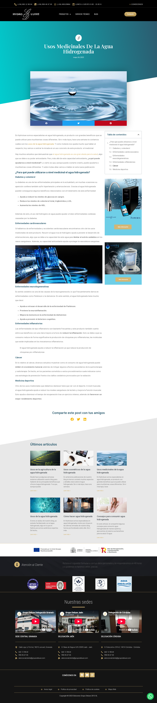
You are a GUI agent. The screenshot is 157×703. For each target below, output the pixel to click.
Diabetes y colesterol (121, 148)
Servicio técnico (82, 14)
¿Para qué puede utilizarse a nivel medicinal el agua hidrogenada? (123, 143)
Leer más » (33, 490)
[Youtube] (87, 675)
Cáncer (115, 166)
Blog (96, 14)
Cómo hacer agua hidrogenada (78, 516)
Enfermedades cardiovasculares (126, 152)
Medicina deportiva (120, 169)
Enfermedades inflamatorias (124, 162)
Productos (64, 14)
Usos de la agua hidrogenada (43, 516)
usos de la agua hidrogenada (41, 144)
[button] (46, 123)
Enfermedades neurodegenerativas (121, 157)
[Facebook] (82, 675)
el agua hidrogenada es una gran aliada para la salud (75, 154)
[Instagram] (92, 675)
